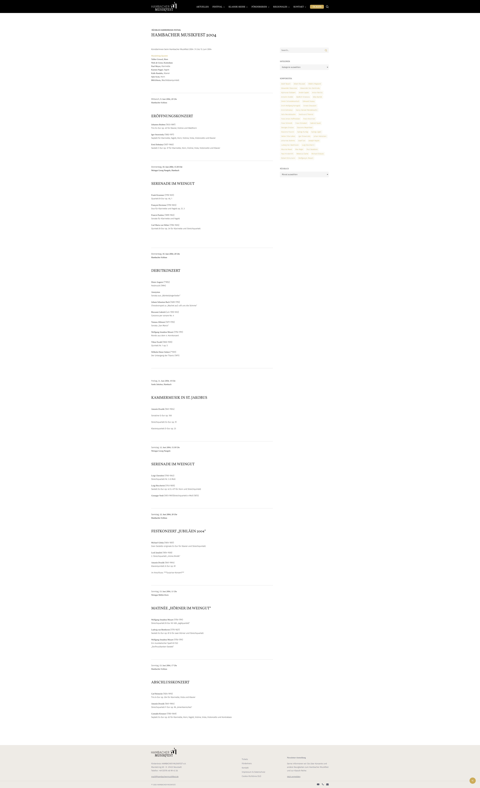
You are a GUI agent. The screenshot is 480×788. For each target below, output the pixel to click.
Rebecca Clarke (302, 154)
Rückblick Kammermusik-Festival (166, 30)
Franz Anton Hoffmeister (290, 119)
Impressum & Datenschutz (253, 772)
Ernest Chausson (310, 106)
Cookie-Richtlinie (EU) (251, 776)
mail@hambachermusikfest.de (164, 777)
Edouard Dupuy (308, 101)
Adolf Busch (285, 84)
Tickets (245, 759)
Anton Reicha (317, 93)
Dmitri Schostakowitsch (290, 101)
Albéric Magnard (314, 84)
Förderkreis (247, 763)
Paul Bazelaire (312, 149)
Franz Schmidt (286, 123)
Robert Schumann (288, 158)
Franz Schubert (301, 123)
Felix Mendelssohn (288, 114)
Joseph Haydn (314, 141)
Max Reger (299, 149)
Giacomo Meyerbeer (304, 127)
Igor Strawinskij (304, 136)
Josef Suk (301, 141)
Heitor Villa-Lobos (288, 136)
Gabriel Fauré (315, 123)
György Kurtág (302, 132)
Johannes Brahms (288, 141)
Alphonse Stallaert (288, 93)
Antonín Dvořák (287, 97)
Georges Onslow (287, 127)
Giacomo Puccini (287, 132)
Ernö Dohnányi (286, 110)
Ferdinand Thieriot (306, 114)
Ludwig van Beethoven (290, 145)
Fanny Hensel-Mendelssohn (306, 110)
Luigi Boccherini (308, 145)
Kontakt (245, 768)
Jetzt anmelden (293, 777)
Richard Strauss (318, 154)
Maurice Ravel (286, 149)
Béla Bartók (317, 97)
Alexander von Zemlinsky (310, 88)
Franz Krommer (309, 119)
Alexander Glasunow (289, 88)
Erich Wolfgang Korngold (290, 106)
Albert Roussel (299, 84)
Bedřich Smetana (303, 97)
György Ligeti (316, 132)
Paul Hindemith (287, 154)
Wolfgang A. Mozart (305, 158)
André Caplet (304, 93)
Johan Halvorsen (320, 136)
